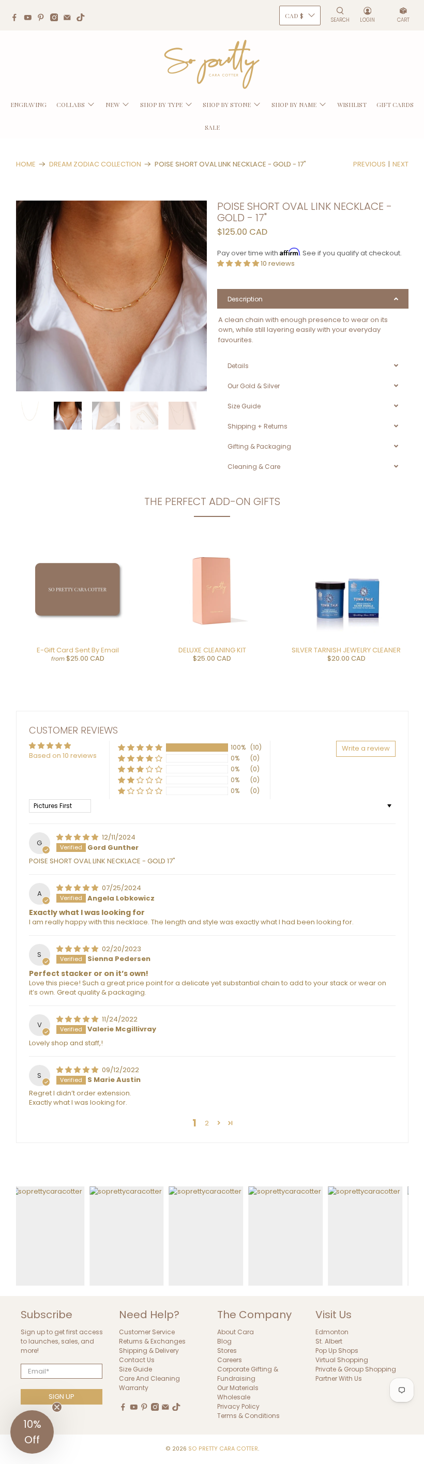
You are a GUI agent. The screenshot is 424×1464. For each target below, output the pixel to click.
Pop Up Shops (336, 1350)
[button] (239, 263)
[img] (78, 837)
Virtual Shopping (341, 1359)
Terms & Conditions (248, 1415)
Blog (224, 1341)
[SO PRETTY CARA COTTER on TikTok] (83, 18)
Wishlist (352, 104)
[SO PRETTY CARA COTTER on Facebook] (17, 18)
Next (400, 164)
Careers (229, 1359)
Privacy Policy (238, 1406)
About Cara (235, 1332)
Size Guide (135, 1369)
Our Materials (238, 1387)
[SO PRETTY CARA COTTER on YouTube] (30, 18)
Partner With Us (338, 1378)
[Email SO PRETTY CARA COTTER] (70, 18)
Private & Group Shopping (355, 1369)
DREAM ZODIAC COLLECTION (95, 164)
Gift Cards (395, 104)
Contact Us (137, 1359)
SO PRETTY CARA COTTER (223, 1449)
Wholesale (233, 1397)
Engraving (28, 104)
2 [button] (207, 1123)
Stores (227, 1350)
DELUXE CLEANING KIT (212, 650)
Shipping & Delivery (149, 1350)
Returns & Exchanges (152, 1341)
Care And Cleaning (149, 1378)
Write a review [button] (366, 748)
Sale (212, 127)
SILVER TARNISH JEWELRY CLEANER (346, 650)
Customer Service (147, 1332)
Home (26, 164)
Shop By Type (161, 104)
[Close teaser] (57, 1407)
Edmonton (332, 1332)
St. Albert (328, 1341)
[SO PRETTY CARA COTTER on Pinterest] (43, 18)
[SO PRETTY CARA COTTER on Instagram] (57, 18)
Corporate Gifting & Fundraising (247, 1374)
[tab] (312, 299)
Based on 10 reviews (63, 755)
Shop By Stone (227, 104)
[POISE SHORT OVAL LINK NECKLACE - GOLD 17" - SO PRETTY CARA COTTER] (111, 296)
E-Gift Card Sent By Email (78, 650)
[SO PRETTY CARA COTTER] (212, 64)
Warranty (133, 1387)
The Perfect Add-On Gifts (212, 501)
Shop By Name (293, 104)
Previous (369, 164)
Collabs (70, 104)
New (112, 104)
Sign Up (61, 1396)
